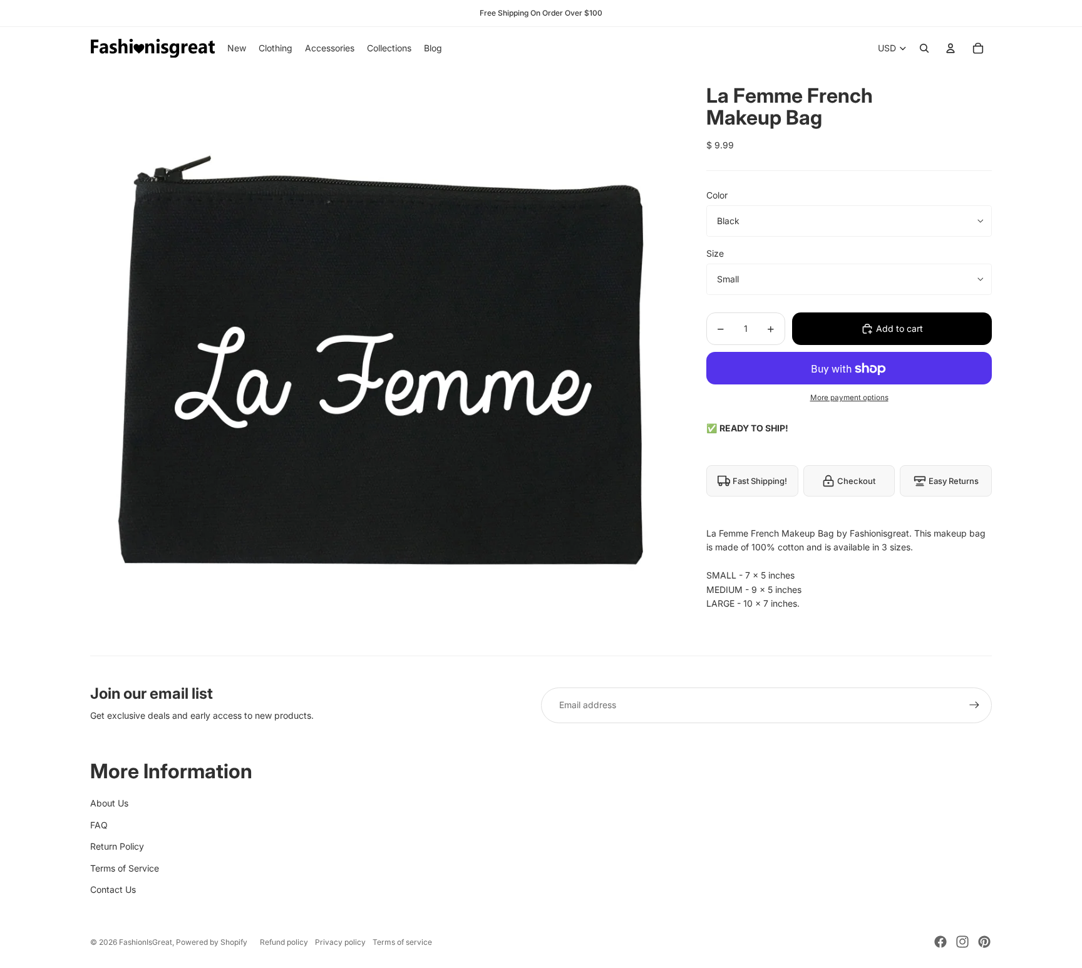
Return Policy (117, 846)
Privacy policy (340, 942)
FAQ (99, 825)
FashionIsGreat (145, 942)
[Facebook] (940, 941)
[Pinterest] (984, 941)
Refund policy (284, 942)
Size (715, 253)
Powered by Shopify (211, 942)
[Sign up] (974, 705)
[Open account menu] (950, 48)
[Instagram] (962, 941)
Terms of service (402, 942)
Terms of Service (124, 868)
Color (717, 195)
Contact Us (113, 889)
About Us (109, 803)
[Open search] (924, 48)
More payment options (849, 397)
